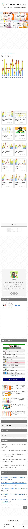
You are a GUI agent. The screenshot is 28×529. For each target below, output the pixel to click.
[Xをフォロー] (14, 293)
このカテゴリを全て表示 (14, 375)
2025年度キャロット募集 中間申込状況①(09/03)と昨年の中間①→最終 (13, 460)
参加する (22, 377)
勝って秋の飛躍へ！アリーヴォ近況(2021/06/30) (13, 499)
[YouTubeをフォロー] (16, 293)
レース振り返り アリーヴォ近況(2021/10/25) (12, 488)
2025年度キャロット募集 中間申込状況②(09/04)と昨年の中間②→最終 (13, 455)
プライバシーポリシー (21, 524)
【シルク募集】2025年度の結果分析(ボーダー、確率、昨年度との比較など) (13, 466)
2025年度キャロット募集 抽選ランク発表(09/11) (13, 450)
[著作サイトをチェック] (11, 293)
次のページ (14, 224)
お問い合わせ (7, 524)
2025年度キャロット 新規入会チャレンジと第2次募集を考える (13, 446)
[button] (25, 507)
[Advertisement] (14, 38)
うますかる (14, 279)
